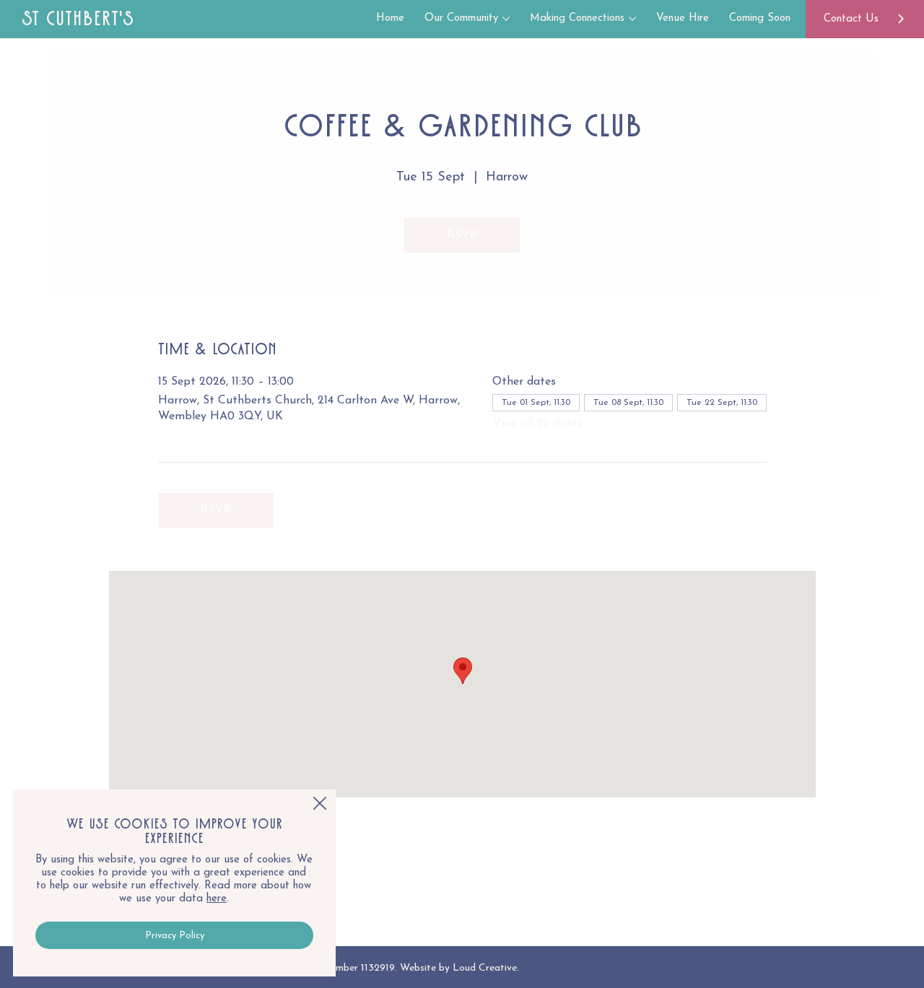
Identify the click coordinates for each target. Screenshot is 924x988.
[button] (319, 804)
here (216, 898)
